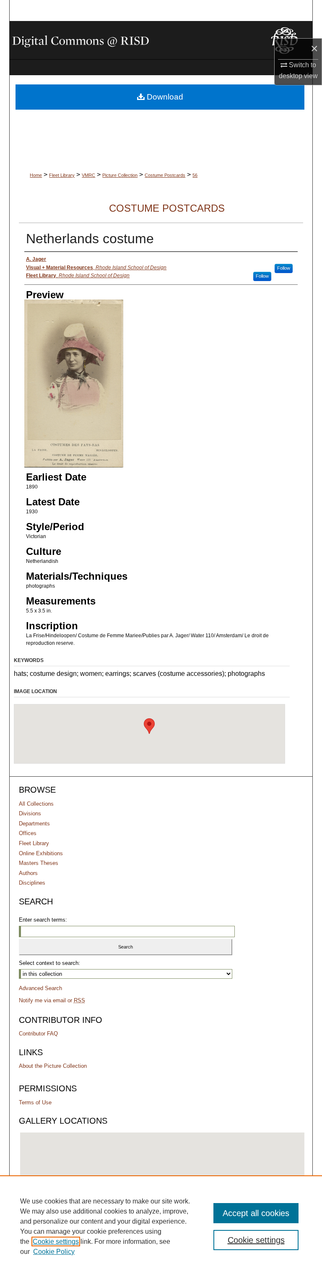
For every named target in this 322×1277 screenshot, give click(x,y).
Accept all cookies (256, 1213)
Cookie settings (56, 1241)
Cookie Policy (54, 1251)
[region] (161, 1226)
